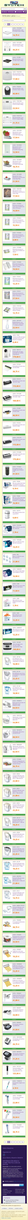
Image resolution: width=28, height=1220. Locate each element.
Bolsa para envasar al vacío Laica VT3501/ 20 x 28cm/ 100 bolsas (18, 221)
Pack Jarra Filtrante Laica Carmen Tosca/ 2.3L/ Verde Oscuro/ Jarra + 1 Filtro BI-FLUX (18, 836)
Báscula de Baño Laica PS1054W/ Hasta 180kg (18, 30)
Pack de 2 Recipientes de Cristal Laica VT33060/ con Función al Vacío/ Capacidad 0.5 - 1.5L (19, 763)
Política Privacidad (7, 1191)
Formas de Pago (19, 1192)
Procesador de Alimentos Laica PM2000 (19, 922)
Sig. (22, 24)
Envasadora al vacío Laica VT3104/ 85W (19, 367)
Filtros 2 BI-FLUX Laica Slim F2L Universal (19, 527)
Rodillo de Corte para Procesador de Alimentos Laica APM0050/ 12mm (19, 982)
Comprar (14, 39)
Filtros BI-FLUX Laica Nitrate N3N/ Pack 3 (17, 615)
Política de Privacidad (6, 1178)
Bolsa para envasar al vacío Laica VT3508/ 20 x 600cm (18, 251)
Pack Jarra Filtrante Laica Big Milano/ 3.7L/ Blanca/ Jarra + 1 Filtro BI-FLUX (18, 777)
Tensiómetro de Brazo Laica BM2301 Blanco (18, 1010)
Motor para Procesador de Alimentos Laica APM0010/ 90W (19, 704)
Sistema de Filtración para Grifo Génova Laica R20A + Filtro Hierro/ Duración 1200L (19, 997)
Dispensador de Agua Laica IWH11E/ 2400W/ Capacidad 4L (18, 353)
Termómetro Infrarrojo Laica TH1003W (18, 1112)
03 (14, 24)
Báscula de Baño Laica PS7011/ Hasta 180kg (18, 118)
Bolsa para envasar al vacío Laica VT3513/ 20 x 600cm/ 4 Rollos (18, 309)
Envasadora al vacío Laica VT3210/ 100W (19, 425)
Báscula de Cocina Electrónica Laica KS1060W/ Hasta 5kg (18, 163)
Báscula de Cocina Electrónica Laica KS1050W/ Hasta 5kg (18, 148)
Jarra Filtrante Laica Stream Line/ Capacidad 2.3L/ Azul (18, 689)
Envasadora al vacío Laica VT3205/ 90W (19, 410)
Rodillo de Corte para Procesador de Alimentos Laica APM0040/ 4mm (19, 967)
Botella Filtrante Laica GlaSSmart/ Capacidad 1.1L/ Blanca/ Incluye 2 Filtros (18, 324)
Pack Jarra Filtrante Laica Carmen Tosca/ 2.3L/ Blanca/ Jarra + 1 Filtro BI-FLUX (18, 821)
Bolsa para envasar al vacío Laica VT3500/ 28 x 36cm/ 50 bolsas (18, 207)
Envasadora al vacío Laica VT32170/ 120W (19, 440)
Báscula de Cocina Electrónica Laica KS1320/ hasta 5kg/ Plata (19, 177)
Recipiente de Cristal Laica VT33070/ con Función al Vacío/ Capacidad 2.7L (19, 938)
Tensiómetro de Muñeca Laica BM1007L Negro (18, 1054)
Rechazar (11, 1208)
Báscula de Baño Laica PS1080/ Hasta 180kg (18, 59)
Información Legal (19, 1189)
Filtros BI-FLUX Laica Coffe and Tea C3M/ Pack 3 (19, 586)
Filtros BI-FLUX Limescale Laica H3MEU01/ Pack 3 (18, 630)
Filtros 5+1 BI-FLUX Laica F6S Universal (18, 557)
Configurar (4, 1208)
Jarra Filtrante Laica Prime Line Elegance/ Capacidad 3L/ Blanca (19, 675)
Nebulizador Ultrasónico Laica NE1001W (18, 732)
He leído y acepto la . (14, 1181)
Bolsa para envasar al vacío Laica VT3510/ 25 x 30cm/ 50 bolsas (18, 280)
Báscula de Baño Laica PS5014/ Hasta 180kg (18, 103)
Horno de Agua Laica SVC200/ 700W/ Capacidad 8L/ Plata (18, 645)
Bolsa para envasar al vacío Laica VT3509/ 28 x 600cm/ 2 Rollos (18, 265)
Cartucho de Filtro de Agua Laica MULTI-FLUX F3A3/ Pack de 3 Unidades (19, 338)
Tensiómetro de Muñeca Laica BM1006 (18, 1039)
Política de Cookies (6, 1218)
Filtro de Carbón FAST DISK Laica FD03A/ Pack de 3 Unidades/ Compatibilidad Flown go (19, 485)
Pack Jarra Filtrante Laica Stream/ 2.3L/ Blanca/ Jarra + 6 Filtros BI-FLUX (18, 909)
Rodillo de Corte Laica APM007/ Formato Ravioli (19, 951)
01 (8, 24)
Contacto (19, 12)
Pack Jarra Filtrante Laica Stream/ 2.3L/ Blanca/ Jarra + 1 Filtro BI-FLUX (18, 894)
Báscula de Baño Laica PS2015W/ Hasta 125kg (18, 74)
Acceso (11, 12)
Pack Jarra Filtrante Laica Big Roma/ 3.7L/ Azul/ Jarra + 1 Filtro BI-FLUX (18, 792)
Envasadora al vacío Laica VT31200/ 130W (19, 396)
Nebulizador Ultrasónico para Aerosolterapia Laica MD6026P (19, 748)
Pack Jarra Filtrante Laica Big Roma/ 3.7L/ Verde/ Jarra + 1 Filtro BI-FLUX (18, 806)
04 (16, 24)
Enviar (21, 1185)
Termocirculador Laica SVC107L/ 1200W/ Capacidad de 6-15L (18, 1069)
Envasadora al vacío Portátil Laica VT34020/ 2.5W (18, 470)
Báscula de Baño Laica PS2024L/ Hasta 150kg (18, 89)
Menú (5, 12)
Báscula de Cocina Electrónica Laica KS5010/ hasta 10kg (19, 192)
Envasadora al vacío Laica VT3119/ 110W (19, 381)
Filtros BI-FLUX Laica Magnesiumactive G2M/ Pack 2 (18, 601)
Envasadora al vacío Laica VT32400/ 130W (19, 454)
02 (11, 24)
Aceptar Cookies (18, 1208)
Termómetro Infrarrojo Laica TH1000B (18, 1098)
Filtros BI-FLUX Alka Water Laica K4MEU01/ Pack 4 (19, 571)
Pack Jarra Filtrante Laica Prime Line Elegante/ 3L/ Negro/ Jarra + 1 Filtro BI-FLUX (18, 851)
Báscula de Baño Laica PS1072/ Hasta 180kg (18, 45)
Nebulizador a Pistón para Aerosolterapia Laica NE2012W (19, 718)
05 (19, 24)
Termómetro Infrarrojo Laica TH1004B (18, 1127)
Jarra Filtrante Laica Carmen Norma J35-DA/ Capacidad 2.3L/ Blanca (18, 660)
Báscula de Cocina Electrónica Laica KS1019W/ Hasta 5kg (18, 134)
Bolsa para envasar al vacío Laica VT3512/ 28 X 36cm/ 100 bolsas (18, 294)
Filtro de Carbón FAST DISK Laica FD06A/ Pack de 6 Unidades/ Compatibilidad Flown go (19, 500)
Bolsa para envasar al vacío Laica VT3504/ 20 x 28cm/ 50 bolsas (18, 236)
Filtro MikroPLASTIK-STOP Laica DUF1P (19, 513)
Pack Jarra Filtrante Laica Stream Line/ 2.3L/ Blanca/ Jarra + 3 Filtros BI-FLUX (19, 880)
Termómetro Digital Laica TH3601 (19, 1083)
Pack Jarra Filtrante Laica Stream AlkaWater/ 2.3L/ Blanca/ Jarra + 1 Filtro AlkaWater (18, 865)
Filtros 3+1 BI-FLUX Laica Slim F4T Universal (18, 542)
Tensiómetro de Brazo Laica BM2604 (18, 1025)
